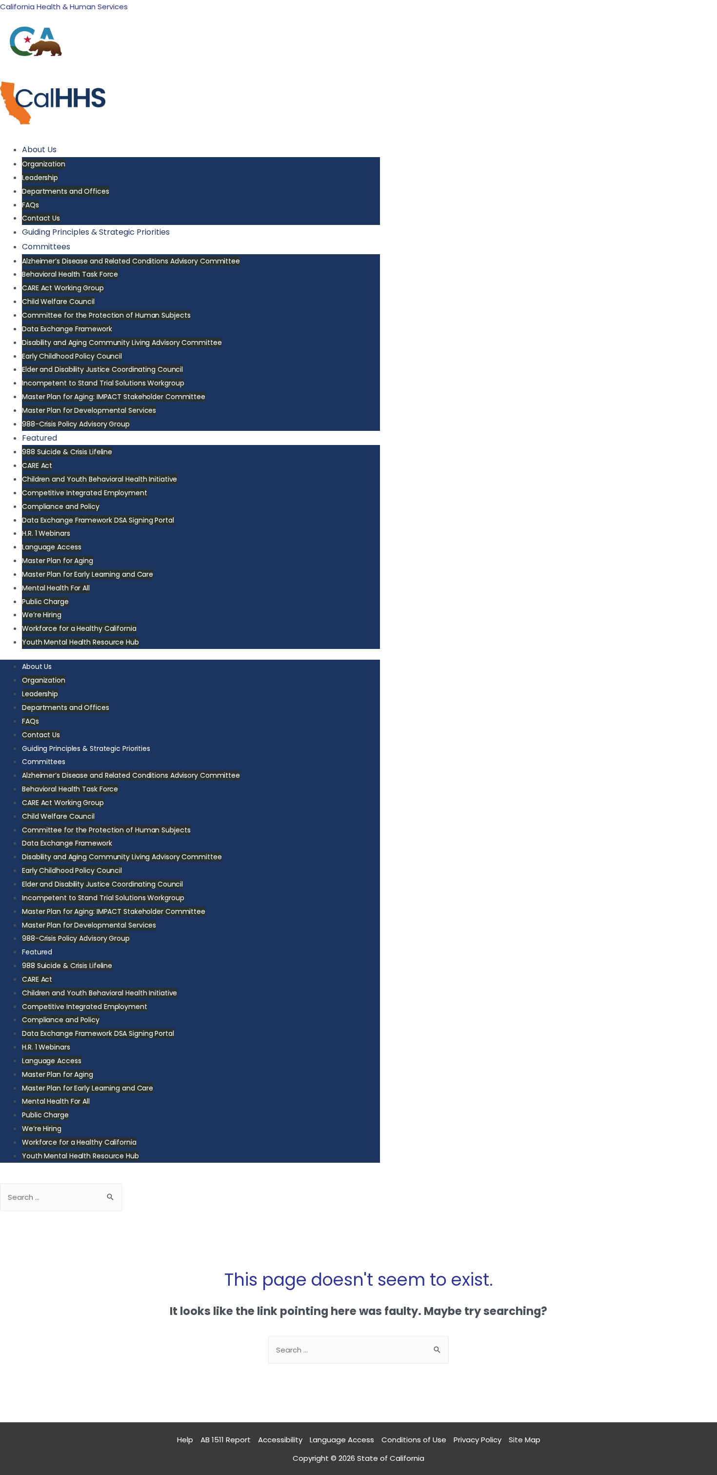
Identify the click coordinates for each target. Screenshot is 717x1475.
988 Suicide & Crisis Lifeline (67, 452)
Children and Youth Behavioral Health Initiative (99, 479)
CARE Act (37, 465)
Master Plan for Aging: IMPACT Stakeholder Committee (113, 397)
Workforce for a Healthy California (79, 628)
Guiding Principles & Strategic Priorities (96, 232)
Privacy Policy (477, 1440)
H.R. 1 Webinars (46, 533)
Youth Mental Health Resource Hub (80, 642)
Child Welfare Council (58, 301)
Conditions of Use (413, 1440)
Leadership (40, 177)
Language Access (51, 547)
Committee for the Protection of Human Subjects (106, 315)
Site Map (524, 1440)
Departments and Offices (65, 191)
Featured (39, 438)
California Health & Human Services (64, 6)
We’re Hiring (41, 615)
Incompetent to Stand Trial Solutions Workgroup (103, 383)
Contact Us (41, 218)
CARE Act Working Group (63, 288)
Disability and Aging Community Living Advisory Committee (121, 342)
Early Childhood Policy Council (72, 356)
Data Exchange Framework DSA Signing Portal (98, 520)
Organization (43, 164)
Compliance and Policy (61, 506)
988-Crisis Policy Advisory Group (76, 424)
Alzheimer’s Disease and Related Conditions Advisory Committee (131, 261)
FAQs (30, 205)
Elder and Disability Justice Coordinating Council (102, 369)
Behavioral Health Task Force (70, 274)
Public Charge (45, 601)
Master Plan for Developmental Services (89, 410)
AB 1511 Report (225, 1440)
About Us (39, 149)
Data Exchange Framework (67, 329)
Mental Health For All (56, 588)
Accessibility (280, 1440)
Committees (46, 246)
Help (185, 1440)
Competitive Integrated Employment (84, 493)
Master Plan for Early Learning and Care (87, 574)
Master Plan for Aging (57, 561)
